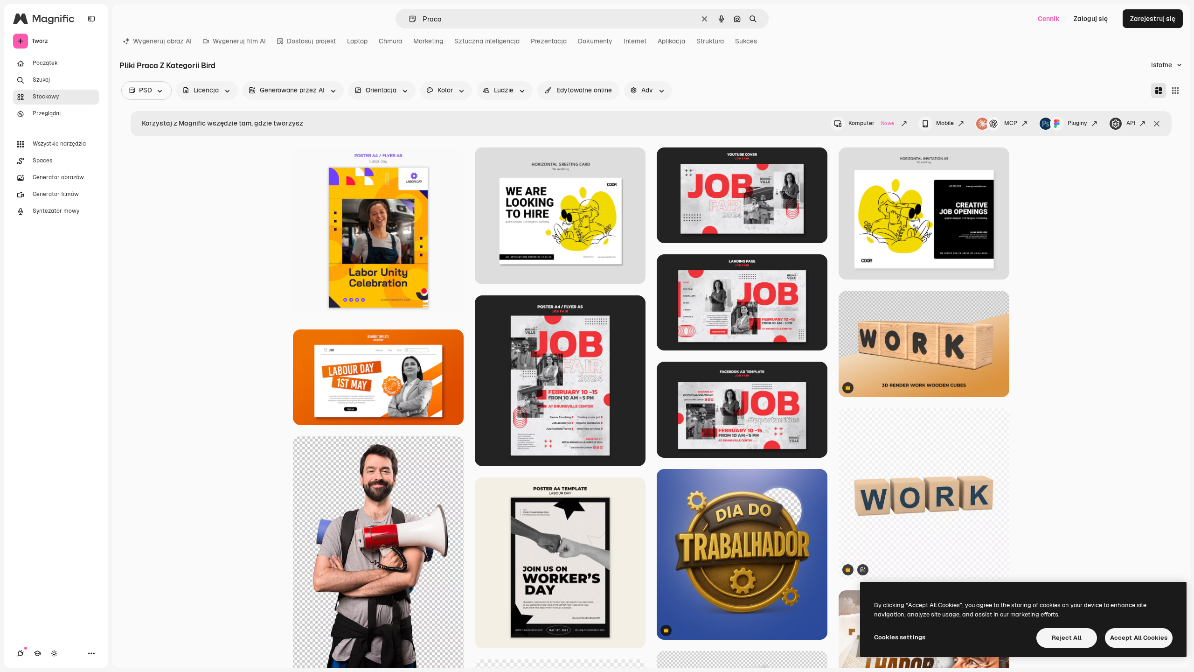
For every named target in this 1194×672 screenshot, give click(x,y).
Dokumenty (595, 41)
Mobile (945, 123)
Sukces (746, 41)
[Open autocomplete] (409, 18)
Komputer (871, 123)
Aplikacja (671, 41)
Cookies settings (899, 637)
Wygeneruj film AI (239, 41)
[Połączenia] (20, 653)
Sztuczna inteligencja (487, 41)
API (1130, 123)
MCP (1010, 123)
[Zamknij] (1156, 123)
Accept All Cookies (1138, 638)
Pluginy (1077, 123)
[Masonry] (1158, 90)
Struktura (710, 41)
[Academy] (37, 653)
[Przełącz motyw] (54, 653)
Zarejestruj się (1152, 18)
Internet (635, 41)
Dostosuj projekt (311, 41)
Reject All (1067, 638)
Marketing (428, 41)
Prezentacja (549, 41)
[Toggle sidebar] (91, 18)
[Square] (1175, 90)
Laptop (357, 41)
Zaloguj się (1091, 18)
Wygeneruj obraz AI (162, 41)
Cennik (1049, 18)
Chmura (390, 41)
